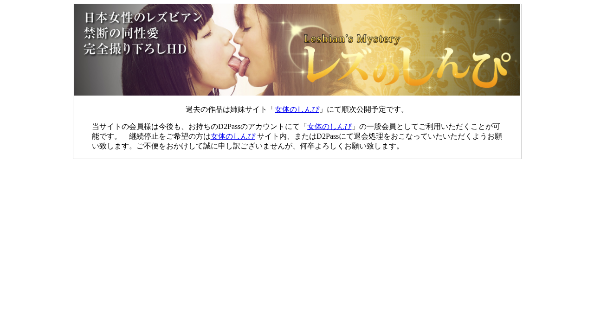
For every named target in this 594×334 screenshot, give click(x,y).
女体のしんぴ (297, 109)
